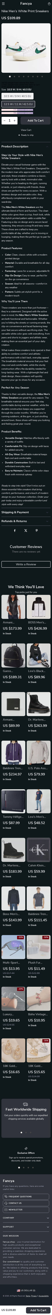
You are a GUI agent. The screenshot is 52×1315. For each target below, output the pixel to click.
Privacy (34, 1296)
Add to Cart (38, 1310)
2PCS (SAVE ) (9, 110)
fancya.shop (9, 1242)
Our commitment (11, 1262)
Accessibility (44, 1296)
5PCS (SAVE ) (9, 113)
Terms (28, 1296)
